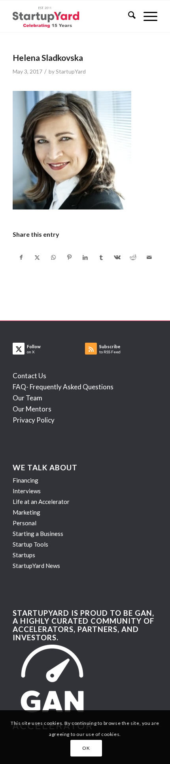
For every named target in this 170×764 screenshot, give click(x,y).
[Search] (128, 16)
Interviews (27, 490)
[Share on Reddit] (133, 257)
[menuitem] (128, 16)
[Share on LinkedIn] (85, 257)
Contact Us (29, 376)
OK (86, 748)
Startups (24, 554)
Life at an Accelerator (41, 501)
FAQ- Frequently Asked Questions (63, 387)
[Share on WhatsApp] (53, 257)
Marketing (26, 512)
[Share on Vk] (117, 257)
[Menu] (146, 16)
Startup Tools (30, 544)
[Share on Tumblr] (101, 257)
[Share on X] (37, 257)
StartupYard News (36, 565)
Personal (24, 522)
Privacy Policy (34, 420)
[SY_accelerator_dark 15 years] (70, 16)
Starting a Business (38, 533)
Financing (25, 480)
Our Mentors (32, 409)
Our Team (27, 398)
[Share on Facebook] (21, 257)
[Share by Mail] (149, 257)
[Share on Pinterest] (69, 257)
